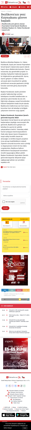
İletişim (24, 410)
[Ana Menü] (2, 2)
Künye (14, 407)
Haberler (3, 11)
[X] (9, 386)
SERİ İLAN (7, 407)
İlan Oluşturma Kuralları (13, 410)
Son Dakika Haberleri (16, 401)
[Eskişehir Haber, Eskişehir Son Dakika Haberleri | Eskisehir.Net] (15, 2)
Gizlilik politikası (17, 428)
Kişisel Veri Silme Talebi (22, 409)
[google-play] (23, 415)
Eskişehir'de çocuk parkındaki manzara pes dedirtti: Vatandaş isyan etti (19, 321)
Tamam (24, 428)
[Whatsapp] (24, 386)
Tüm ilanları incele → (24, 219)
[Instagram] (12, 386)
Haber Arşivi (16, 403)
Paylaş (5, 56)
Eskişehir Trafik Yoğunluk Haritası (17, 396)
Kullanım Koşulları (8, 409)
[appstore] (8, 415)
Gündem (22, 7)
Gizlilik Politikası (22, 407)
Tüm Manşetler (17, 399)
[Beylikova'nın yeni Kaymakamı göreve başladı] (15, 45)
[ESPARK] (15, 353)
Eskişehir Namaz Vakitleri (17, 394)
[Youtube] (18, 386)
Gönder (5, 208)
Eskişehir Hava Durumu (16, 392)
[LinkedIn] (15, 386)
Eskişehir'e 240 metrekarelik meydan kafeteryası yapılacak (19, 310)
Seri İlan (5, 7)
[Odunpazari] (15, 270)
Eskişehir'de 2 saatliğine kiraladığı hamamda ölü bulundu (18, 327)
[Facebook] (6, 386)
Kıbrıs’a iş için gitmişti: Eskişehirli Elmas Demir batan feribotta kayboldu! (19, 332)
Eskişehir (14, 7)
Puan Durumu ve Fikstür (16, 397)
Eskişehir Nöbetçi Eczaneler (16, 390)
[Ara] (28, 2)
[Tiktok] (21, 386)
